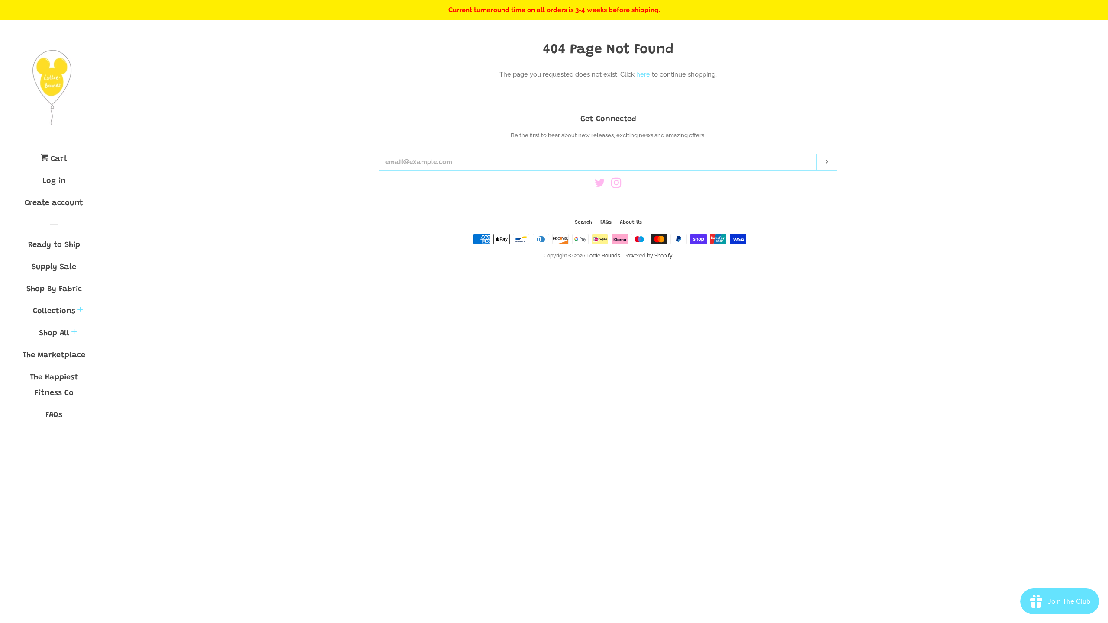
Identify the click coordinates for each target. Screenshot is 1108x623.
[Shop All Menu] (74, 333)
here (643, 74)
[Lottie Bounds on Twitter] (600, 185)
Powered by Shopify (648, 256)
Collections (54, 311)
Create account (54, 203)
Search (583, 222)
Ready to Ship (54, 245)
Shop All (54, 333)
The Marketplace (54, 356)
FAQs (53, 415)
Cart (58, 159)
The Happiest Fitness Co (54, 385)
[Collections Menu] (80, 311)
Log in (54, 181)
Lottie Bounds (603, 256)
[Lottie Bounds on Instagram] (616, 185)
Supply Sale (54, 267)
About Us (631, 222)
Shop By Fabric (54, 289)
